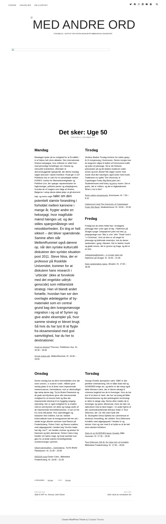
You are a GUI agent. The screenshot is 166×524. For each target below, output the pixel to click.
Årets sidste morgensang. (96, 195)
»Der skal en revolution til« (119, 494)
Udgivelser (25, 5)
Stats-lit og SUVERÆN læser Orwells (102, 433)
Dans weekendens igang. (96, 264)
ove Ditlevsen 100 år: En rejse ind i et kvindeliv (107, 442)
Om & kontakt (41, 5)
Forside (12, 5)
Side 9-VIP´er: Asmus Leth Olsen (50, 494)
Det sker (50, 480)
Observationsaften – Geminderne (50, 448)
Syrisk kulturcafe (42, 356)
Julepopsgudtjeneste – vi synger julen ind (103, 255)
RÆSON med (41, 457)
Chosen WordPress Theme (73, 520)
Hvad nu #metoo (42, 347)
